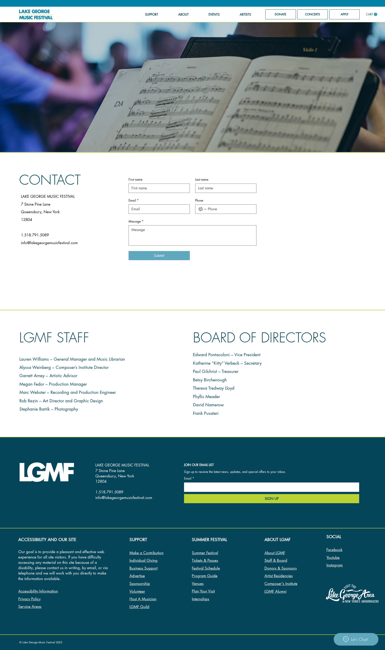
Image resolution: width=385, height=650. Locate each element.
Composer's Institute (280, 583)
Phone (199, 200)
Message (136, 221)
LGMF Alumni (275, 591)
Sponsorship (139, 583)
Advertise (137, 575)
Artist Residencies (278, 575)
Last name (201, 179)
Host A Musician (142, 599)
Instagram (334, 565)
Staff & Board (275, 560)
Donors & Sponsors (280, 568)
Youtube (333, 557)
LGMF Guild (139, 606)
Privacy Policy (29, 599)
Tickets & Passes (205, 560)
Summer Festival (205, 552)
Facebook (334, 549)
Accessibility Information (38, 591)
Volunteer (137, 591)
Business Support (143, 568)
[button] (371, 14)
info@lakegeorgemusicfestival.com (49, 242)
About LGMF (274, 552)
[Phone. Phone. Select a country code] (202, 209)
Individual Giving (143, 560)
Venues (198, 583)
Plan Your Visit (203, 591)
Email (134, 200)
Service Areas (29, 606)
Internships (200, 599)
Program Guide (204, 575)
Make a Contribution (146, 552)
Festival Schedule (206, 568)
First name (135, 179)
